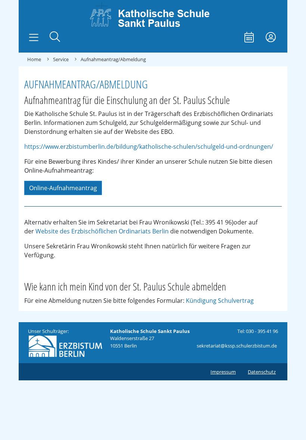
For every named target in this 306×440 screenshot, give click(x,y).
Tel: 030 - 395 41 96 (257, 331)
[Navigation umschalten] (33, 38)
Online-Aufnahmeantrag (63, 188)
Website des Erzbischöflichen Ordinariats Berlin (102, 231)
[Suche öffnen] (55, 37)
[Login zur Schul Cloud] (271, 37)
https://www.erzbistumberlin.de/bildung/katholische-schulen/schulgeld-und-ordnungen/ (148, 146)
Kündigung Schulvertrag (220, 300)
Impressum (223, 371)
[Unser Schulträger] (65, 345)
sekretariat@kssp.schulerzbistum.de (237, 345)
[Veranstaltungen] (249, 37)
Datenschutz (262, 371)
